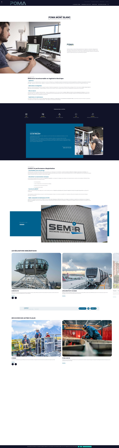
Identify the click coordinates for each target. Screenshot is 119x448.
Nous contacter (87, 1)
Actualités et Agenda (94, 1)
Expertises (94, 4)
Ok (78, 446)
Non (81, 446)
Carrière (107, 1)
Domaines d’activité (86, 4)
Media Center (102, 1)
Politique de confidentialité (87, 446)
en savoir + (13, 295)
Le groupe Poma (76, 4)
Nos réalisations (102, 4)
